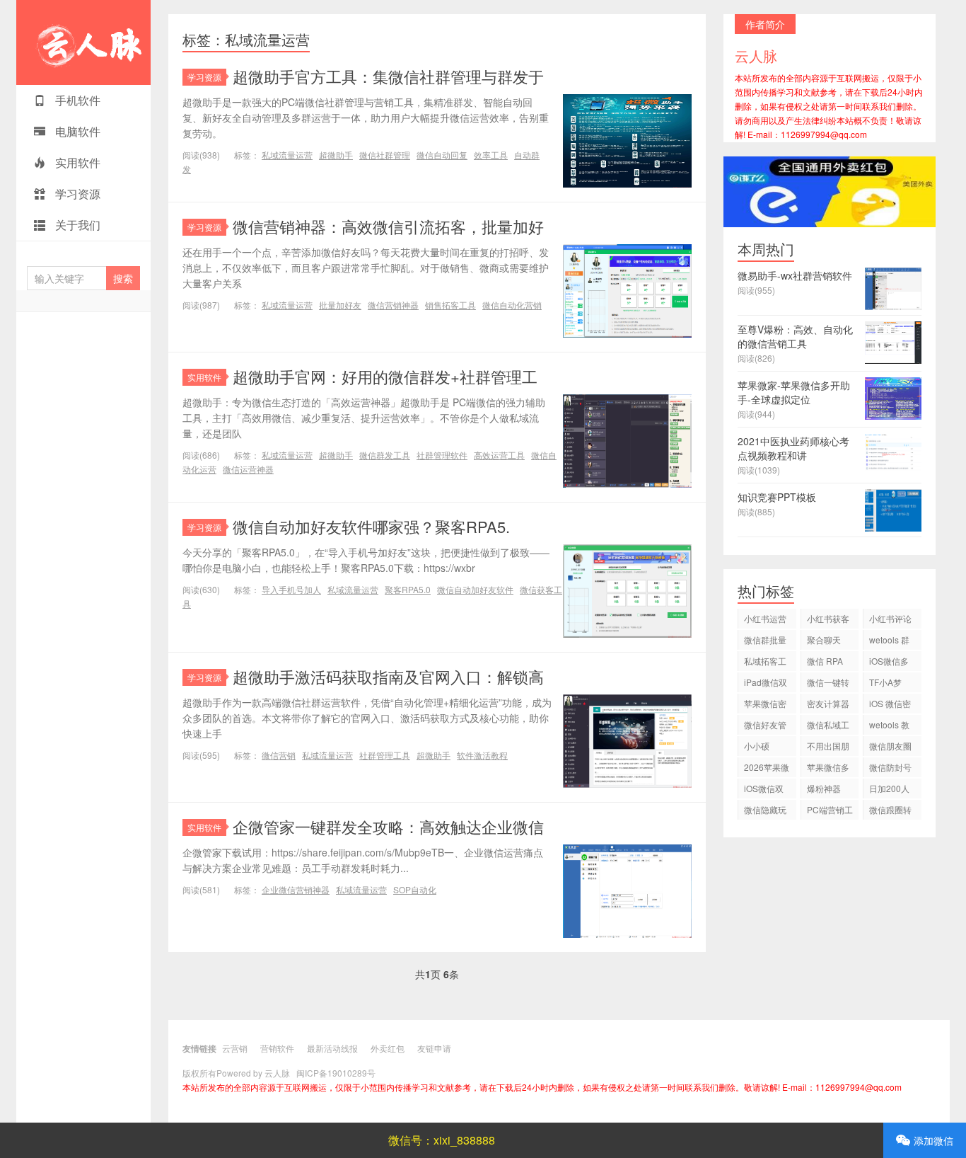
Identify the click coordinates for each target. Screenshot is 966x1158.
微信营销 (279, 755)
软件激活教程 (482, 755)
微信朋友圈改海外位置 (890, 748)
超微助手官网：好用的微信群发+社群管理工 (385, 376)
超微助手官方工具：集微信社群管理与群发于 (388, 76)
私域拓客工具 (765, 663)
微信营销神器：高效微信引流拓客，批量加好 (388, 226)
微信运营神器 (248, 469)
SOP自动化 (414, 889)
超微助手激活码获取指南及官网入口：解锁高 (388, 676)
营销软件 (277, 1048)
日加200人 (889, 788)
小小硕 (756, 746)
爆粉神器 (824, 788)
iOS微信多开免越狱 (889, 663)
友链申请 (434, 1048)
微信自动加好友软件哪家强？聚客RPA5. (371, 526)
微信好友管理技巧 (765, 726)
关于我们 (76, 225)
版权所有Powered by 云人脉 (236, 1073)
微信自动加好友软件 (475, 589)
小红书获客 (828, 618)
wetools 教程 (889, 726)
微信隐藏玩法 (765, 811)
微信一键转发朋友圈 (828, 684)
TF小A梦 (885, 682)
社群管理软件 (442, 455)
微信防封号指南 (890, 769)
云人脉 (83, 42)
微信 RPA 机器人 (825, 663)
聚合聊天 (824, 640)
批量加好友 (340, 305)
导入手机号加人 (291, 589)
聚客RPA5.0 (408, 589)
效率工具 (491, 155)
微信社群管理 (384, 155)
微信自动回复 (442, 155)
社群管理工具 (384, 755)
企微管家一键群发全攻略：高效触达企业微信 (388, 826)
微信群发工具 (384, 455)
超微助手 (336, 155)
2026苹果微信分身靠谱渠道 (766, 769)
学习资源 (76, 193)
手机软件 (76, 100)
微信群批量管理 (765, 642)
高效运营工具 (499, 455)
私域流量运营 (287, 155)
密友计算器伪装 (828, 705)
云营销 (235, 1048)
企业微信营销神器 (296, 889)
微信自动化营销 (512, 305)
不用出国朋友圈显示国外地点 (828, 748)
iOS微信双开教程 (764, 790)
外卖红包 (388, 1048)
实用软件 (76, 162)
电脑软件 (76, 131)
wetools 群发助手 (889, 642)
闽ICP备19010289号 (336, 1073)
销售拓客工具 (450, 305)
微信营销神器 (393, 305)
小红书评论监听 (890, 620)
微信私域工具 (828, 726)
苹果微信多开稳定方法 (828, 769)
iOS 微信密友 (890, 705)
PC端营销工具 (830, 811)
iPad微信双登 (765, 684)
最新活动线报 (332, 1048)
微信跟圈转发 (890, 811)
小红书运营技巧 (765, 620)
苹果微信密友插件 (765, 705)
